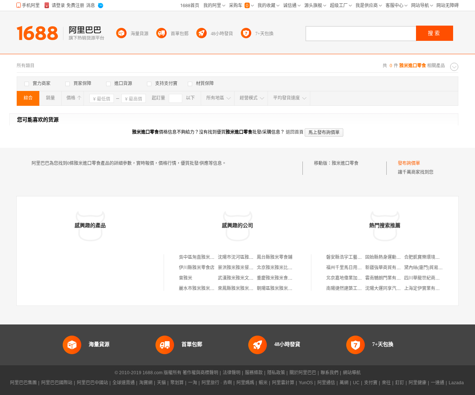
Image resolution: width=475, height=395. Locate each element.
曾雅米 (185, 278)
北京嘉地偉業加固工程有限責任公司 (361, 278)
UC (356, 382)
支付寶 (370, 382)
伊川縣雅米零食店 (196, 267)
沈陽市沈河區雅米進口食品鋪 (247, 257)
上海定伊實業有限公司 (426, 288)
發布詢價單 (409, 163)
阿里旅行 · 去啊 (217, 382)
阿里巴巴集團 (23, 382)
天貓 (161, 382)
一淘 (192, 382)
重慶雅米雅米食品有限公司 (283, 278)
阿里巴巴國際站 (56, 382)
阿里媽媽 (245, 382)
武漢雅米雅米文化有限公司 (244, 278)
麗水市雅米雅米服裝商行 (203, 288)
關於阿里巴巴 (302, 372)
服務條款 (254, 372)
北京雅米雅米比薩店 (277, 267)
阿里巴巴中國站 (92, 382)
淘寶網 (146, 382)
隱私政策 (276, 372)
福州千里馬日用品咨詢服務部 (355, 267)
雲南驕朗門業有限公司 (387, 278)
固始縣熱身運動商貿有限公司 (394, 257)
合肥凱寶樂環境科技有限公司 (433, 257)
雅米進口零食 (345, 163)
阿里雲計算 (283, 382)
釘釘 (399, 382)
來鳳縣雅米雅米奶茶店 (240, 288)
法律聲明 (231, 372)
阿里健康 (417, 382)
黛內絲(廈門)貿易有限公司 (430, 267)
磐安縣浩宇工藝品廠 (346, 257)
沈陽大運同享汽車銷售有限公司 (396, 288)
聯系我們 (329, 372)
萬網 (344, 382)
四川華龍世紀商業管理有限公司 (435, 278)
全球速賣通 (123, 382)
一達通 (437, 382)
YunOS (306, 382)
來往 (386, 382)
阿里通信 (326, 382)
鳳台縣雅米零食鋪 (274, 257)
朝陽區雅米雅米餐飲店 (279, 288)
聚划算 (177, 382)
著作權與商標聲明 (200, 372)
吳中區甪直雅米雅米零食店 (205, 257)
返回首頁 (295, 132)
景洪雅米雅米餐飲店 (238, 267)
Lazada (456, 382)
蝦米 (263, 382)
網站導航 (352, 372)
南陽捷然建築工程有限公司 (353, 288)
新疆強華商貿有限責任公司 (392, 267)
